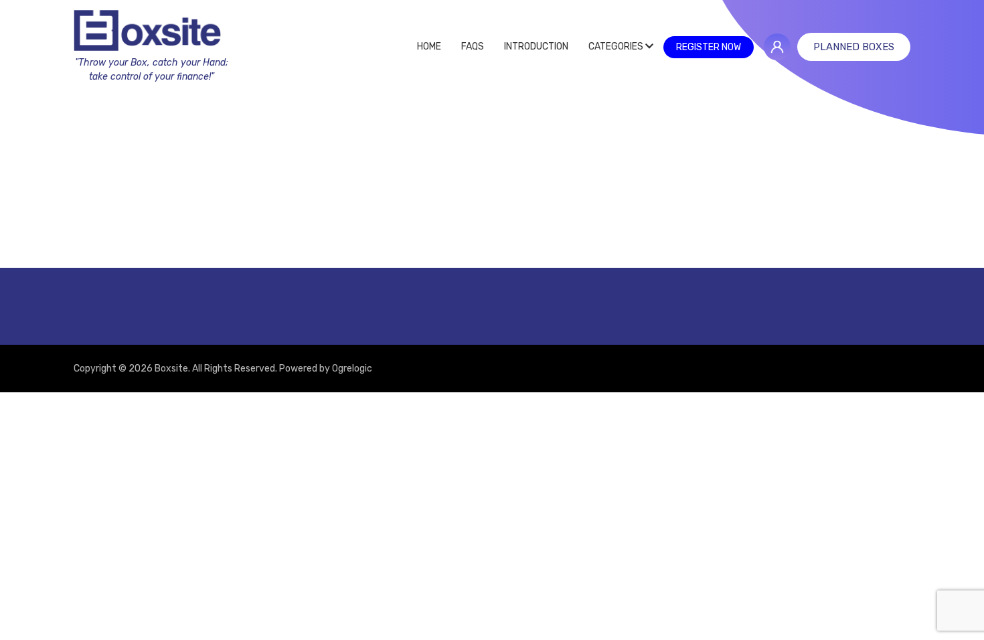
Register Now (708, 47)
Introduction (536, 46)
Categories (616, 46)
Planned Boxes (853, 47)
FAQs (472, 46)
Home (429, 46)
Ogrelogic (352, 368)
